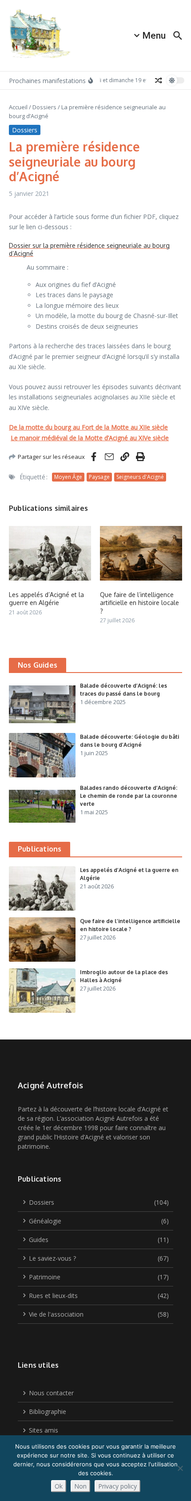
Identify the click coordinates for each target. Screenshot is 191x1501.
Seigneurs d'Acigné (140, 477)
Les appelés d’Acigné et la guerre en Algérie (46, 598)
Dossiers (44, 107)
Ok (59, 1486)
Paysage (99, 477)
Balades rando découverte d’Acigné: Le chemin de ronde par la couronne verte (128, 795)
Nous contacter (51, 1393)
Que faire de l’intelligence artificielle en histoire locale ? (139, 602)
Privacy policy (117, 1486)
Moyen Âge (68, 477)
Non (80, 1486)
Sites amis (43, 1430)
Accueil (18, 107)
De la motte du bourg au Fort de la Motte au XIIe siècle (88, 427)
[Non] (179, 1468)
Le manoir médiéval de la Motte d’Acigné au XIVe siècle (90, 438)
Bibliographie (47, 1411)
